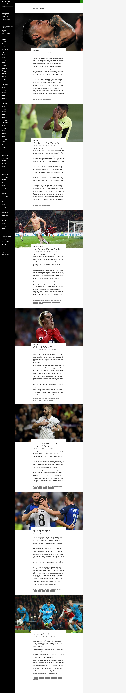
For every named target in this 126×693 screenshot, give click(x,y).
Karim (60, 486)
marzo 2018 (4, 149)
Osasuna (45, 99)
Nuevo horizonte (5, 16)
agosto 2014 (4, 217)
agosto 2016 (4, 179)
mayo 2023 (4, 73)
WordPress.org (4, 255)
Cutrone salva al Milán (46, 248)
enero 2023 (4, 79)
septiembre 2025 (5, 52)
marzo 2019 (4, 133)
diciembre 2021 (4, 98)
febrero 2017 (4, 169)
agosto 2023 (4, 70)
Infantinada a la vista (5, 14)
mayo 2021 (4, 109)
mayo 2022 (4, 90)
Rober (44, 55)
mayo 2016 (4, 183)
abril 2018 (4, 147)
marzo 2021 (4, 112)
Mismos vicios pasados (46, 142)
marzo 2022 (4, 93)
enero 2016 (4, 190)
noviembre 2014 (5, 212)
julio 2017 (3, 161)
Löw (39, 590)
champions (41, 398)
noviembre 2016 (5, 174)
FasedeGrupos (48, 398)
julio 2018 (3, 142)
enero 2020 (4, 131)
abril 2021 (4, 111)
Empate (39, 205)
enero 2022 (4, 97)
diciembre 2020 (4, 117)
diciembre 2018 (4, 136)
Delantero (52, 486)
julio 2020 (3, 125)
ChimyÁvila (36, 99)
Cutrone (58, 300)
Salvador (36, 303)
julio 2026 (3, 43)
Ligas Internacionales (38, 246)
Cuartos (53, 300)
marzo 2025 (4, 59)
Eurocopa (42, 589)
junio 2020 (4, 127)
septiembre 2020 (5, 122)
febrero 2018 (4, 150)
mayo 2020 (4, 128)
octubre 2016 (4, 176)
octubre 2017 (4, 157)
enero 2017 (4, 171)
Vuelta (50, 99)
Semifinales (52, 590)
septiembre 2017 (5, 158)
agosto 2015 (4, 198)
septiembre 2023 (5, 68)
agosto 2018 (4, 141)
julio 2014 (3, 218)
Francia (50, 589)
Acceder (3, 251)
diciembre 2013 (4, 228)
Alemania (36, 589)
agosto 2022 (4, 85)
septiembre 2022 (5, 84)
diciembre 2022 (4, 81)
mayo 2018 (4, 146)
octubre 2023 (4, 66)
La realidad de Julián (5, 13)
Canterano (41, 300)
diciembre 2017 (4, 153)
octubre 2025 (4, 51)
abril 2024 (4, 65)
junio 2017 (4, 163)
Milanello (49, 302)
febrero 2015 (4, 207)
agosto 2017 (4, 160)
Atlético (36, 398)
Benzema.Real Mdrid (38, 486)
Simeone (47, 205)
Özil (47, 590)
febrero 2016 (4, 188)
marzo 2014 (4, 225)
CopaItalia (48, 300)
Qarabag (36, 400)
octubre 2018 (4, 139)
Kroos (35, 590)
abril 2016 (4, 185)
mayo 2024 (4, 63)
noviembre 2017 (5, 155)
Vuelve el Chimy (42, 52)
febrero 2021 (4, 114)
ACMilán (35, 300)
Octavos (45, 488)
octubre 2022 (4, 82)
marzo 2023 (4, 76)
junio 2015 (4, 201)
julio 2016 (3, 180)
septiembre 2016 (5, 177)
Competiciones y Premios (38, 441)
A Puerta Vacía (6, 1)
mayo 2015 (4, 202)
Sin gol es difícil (42, 531)
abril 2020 (4, 130)
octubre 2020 (4, 120)
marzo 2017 (4, 168)
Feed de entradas (5, 252)
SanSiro (41, 303)
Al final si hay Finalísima (6, 19)
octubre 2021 (4, 101)
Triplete (35, 679)
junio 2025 (4, 54)
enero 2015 (4, 209)
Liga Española (36, 50)
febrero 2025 (4, 60)
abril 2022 (4, 92)
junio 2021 (4, 108)
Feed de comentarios (5, 254)
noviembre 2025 (5, 49)
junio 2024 (4, 62)
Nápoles (40, 488)
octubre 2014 (4, 214)
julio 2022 (3, 87)
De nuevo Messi (42, 634)
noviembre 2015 (5, 193)
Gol (41, 99)
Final (54, 398)
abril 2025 (4, 57)
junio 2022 (4, 89)
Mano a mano (7, 33)
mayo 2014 (4, 221)
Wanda (51, 400)
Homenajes (4, 238)
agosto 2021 (4, 104)
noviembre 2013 (5, 229)
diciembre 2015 (4, 191)
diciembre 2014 (4, 210)
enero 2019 (4, 134)
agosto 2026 (4, 41)
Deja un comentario (52, 55)
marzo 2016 (4, 187)
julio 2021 (3, 106)
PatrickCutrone (56, 302)
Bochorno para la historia (6, 17)
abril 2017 (4, 166)
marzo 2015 (4, 206)
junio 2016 (4, 182)
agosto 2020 (4, 123)
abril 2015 (4, 204)
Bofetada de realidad (8, 31)
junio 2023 (4, 71)
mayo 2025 (4, 55)
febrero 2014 (4, 226)
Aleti (35, 205)
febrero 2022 (4, 95)
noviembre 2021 (5, 100)
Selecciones (35, 528)
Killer (35, 488)
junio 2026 (4, 44)
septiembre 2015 (5, 196)
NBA (3, 242)
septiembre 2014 (5, 215)
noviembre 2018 (5, 138)
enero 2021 (4, 115)
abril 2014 (4, 223)
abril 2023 (4, 74)
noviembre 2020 (5, 119)
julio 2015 (3, 199)
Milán (44, 302)
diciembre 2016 (4, 172)
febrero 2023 (4, 78)
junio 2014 (4, 220)
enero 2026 (4, 46)
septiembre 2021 (5, 103)
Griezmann (60, 589)
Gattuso (36, 302)
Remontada (51, 488)
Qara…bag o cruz (43, 346)
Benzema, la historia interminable (45, 444)
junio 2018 (4, 144)
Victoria (46, 400)
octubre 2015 (4, 195)
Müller (43, 590)
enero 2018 (4, 152)
